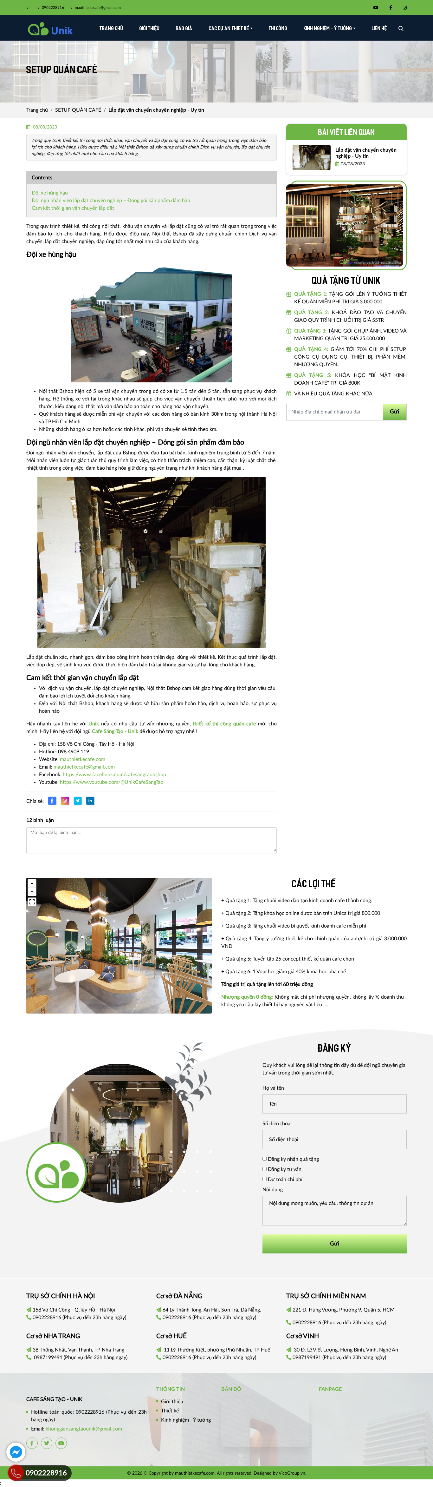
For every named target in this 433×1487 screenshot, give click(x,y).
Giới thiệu (149, 28)
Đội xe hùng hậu (50, 192)
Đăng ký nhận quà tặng (293, 1159)
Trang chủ (111, 28)
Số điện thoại (277, 1123)
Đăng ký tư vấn (284, 1169)
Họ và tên (273, 1088)
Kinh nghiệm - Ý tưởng (328, 28)
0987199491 (48, 1357)
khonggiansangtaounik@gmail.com (84, 1428)
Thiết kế (170, 1410)
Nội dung (272, 1189)
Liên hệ (379, 28)
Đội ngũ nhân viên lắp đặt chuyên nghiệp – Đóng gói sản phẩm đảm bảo (111, 200)
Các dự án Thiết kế (229, 28)
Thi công (278, 28)
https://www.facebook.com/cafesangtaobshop (114, 774)
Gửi (394, 412)
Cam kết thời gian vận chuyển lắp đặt (73, 208)
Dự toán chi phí (284, 1179)
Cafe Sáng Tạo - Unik (115, 731)
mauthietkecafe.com (82, 759)
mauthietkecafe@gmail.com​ (84, 767)
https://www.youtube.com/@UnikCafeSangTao (111, 782)
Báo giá (184, 28)
